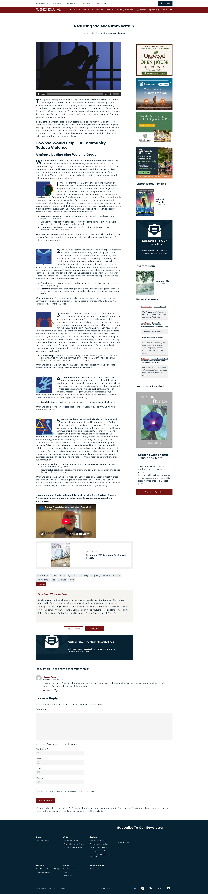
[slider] (116, 94)
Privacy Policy (106, 888)
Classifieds (70, 3)
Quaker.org (154, 10)
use (53, 580)
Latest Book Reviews (151, 183)
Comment (41, 709)
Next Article (95, 629)
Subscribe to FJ (42, 3)
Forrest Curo (145, 337)
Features (41, 584)
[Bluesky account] (159, 888)
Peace (54, 575)
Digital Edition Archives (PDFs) (47, 869)
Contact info (95, 869)
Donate (167, 3)
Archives (99, 10)
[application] (78, 94)
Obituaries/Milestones (98, 841)
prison (62, 575)
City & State (42, 749)
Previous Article (73, 629)
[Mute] (111, 94)
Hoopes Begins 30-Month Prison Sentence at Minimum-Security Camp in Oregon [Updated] (154, 360)
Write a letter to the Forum (73, 844)
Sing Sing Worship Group (114, 33)
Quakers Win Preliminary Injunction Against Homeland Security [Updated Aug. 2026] (154, 324)
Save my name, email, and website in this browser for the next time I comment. (66, 791)
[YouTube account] (168, 888)
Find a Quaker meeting (99, 844)
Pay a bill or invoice (70, 869)
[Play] (39, 94)
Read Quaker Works (98, 851)
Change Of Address (43, 872)
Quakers (72, 575)
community (42, 575)
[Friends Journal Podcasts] (142, 888)
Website (39, 778)
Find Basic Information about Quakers (101, 855)
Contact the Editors (43, 841)
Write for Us (88, 10)
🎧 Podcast (141, 10)
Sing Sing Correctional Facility (105, 575)
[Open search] (171, 10)
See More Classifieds (154, 492)
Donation (121, 842)
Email (39, 768)
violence (62, 580)
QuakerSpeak (128, 10)
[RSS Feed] (151, 888)
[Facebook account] (135, 888)
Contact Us (67, 876)
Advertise (57, 3)
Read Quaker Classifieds (99, 847)
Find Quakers (74, 10)
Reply (48, 691)
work (71, 580)
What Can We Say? (160, 307)
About (164, 10)
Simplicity (83, 575)
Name (39, 759)
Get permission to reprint (72, 847)
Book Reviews (112, 10)
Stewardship (43, 580)
